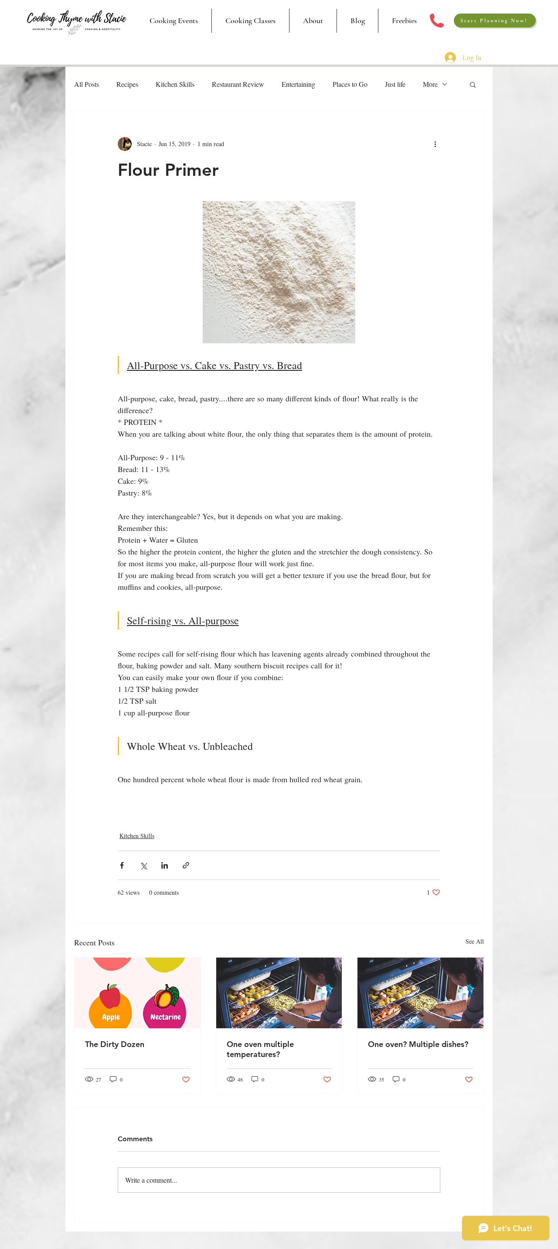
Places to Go (350, 84)
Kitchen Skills (175, 84)
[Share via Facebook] (122, 865)
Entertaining (298, 84)
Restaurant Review (238, 84)
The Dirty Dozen (114, 1044)
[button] (250, 21)
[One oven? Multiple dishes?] (420, 993)
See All (475, 941)
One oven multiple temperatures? (260, 1049)
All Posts (86, 84)
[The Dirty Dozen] (138, 993)
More (430, 84)
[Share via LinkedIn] (164, 865)
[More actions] (435, 144)
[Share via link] (186, 865)
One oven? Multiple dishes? (418, 1044)
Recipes (127, 84)
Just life (395, 84)
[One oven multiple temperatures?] (279, 993)
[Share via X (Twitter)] (143, 865)
